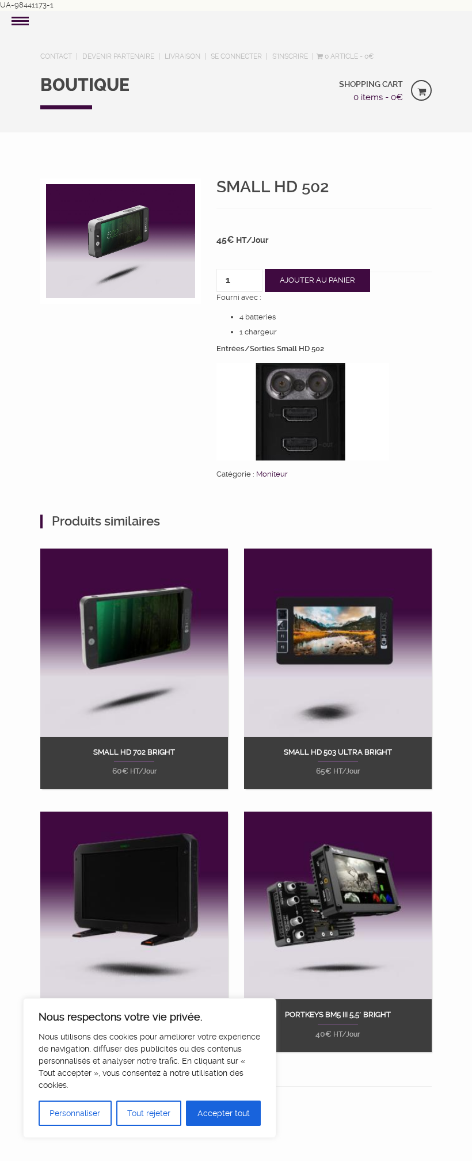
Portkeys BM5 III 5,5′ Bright (338, 1015)
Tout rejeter (148, 1113)
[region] (149, 1068)
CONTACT (56, 56)
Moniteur (272, 474)
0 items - (378, 97)
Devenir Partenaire (118, 56)
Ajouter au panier (317, 280)
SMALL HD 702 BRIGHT (134, 752)
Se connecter (236, 56)
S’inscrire (290, 56)
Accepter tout (223, 1113)
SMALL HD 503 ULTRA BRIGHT (338, 752)
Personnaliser (75, 1113)
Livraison (182, 56)
